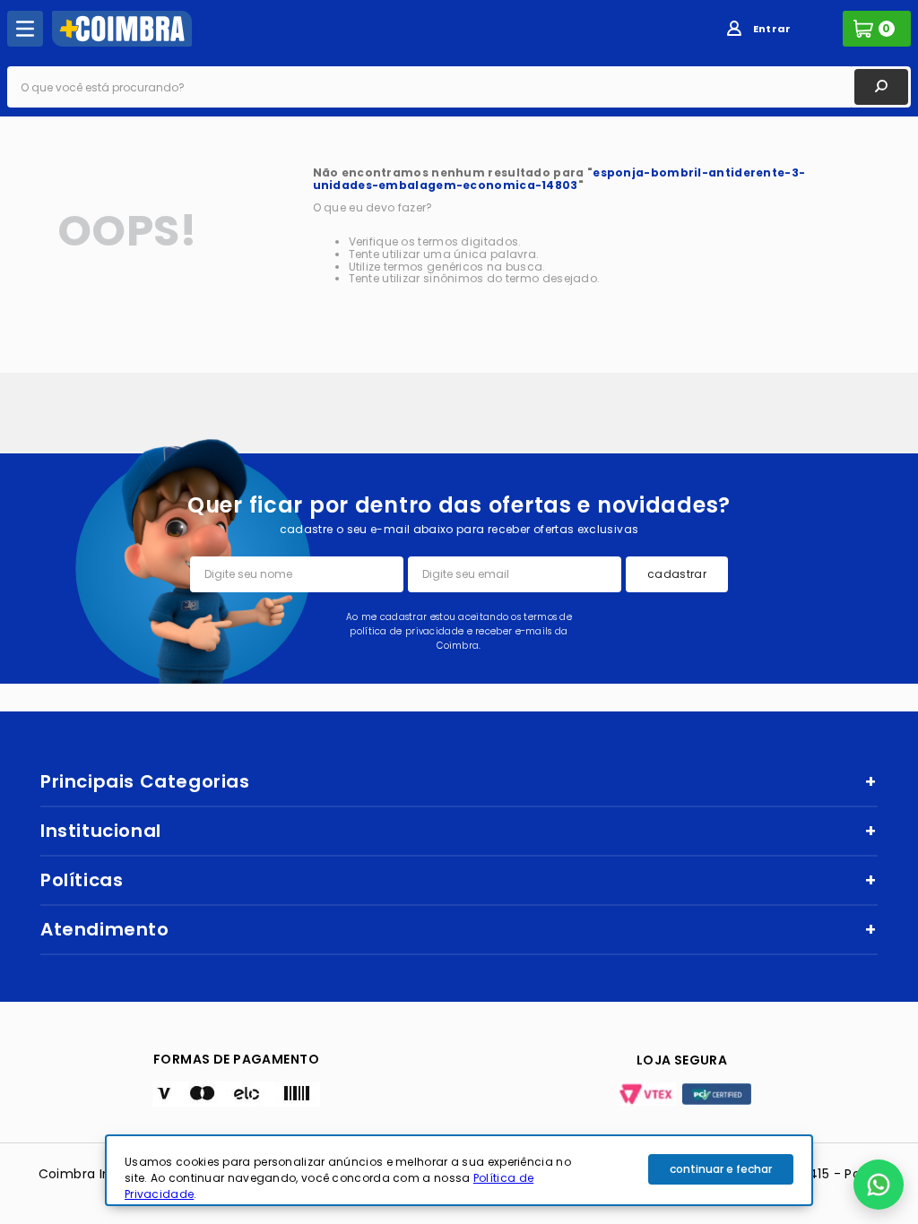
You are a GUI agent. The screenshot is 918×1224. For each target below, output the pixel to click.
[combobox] (459, 87)
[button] (878, 1184)
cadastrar (676, 574)
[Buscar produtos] (881, 87)
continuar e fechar (721, 1169)
